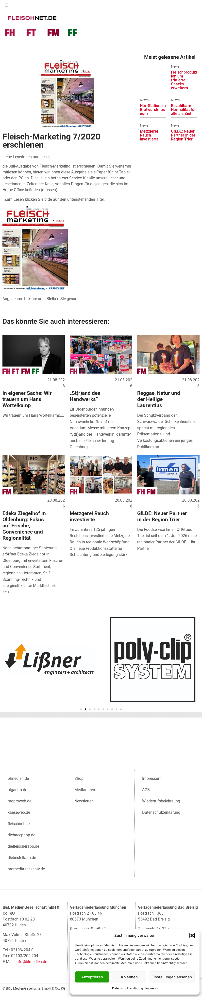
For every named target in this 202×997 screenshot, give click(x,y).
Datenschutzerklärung (127, 988)
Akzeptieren (92, 977)
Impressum (152, 988)
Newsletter (83, 801)
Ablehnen (129, 977)
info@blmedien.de (31, 961)
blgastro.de (17, 789)
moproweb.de (19, 801)
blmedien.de (18, 778)
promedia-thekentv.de (26, 869)
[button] (192, 935)
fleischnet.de (19, 823)
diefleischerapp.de (23, 846)
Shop (79, 778)
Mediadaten (84, 789)
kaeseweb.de (19, 812)
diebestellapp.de (22, 857)
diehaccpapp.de (21, 835)
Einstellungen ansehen (172, 977)
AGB (146, 789)
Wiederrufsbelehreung (161, 801)
